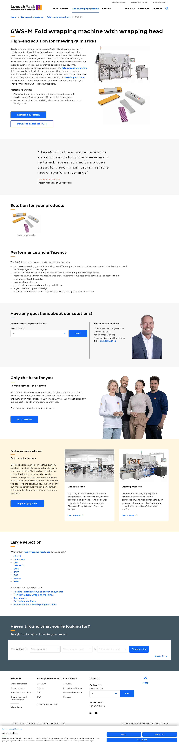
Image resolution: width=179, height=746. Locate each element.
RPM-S (17, 578)
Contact (157, 8)
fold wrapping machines (36, 552)
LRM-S (17, 556)
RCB (16, 575)
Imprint (18, 729)
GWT (16, 572)
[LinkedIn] (90, 713)
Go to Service (24, 419)
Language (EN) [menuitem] (158, 2)
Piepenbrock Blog (71, 688)
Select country (17, 328)
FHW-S (40, 688)
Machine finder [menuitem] (119, 2)
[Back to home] (28, 6)
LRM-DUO (19, 559)
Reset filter (161, 656)
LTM (16, 562)
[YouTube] (96, 713)
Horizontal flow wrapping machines (33, 595)
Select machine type (109, 649)
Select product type (73, 649)
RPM (16, 581)
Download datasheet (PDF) (32, 124)
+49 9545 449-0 (107, 341)
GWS (16, 569)
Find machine (139, 649)
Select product (38, 649)
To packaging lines (27, 503)
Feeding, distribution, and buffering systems (38, 592)
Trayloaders (20, 598)
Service (106, 8)
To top (145, 683)
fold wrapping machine (74, 68)
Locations (143, 8)
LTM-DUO (19, 565)
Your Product (60, 8)
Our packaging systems (85, 8)
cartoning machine (74, 77)
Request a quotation (28, 115)
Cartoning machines (25, 601)
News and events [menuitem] (138, 2)
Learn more (74, 515)
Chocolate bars (17, 688)
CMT (39, 692)
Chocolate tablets (18, 684)
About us (129, 8)
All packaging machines (47, 704)
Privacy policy (8, 729)
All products (16, 707)
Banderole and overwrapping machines (35, 604)
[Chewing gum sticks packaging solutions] (26, 222)
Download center (71, 692)
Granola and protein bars (21, 692)
